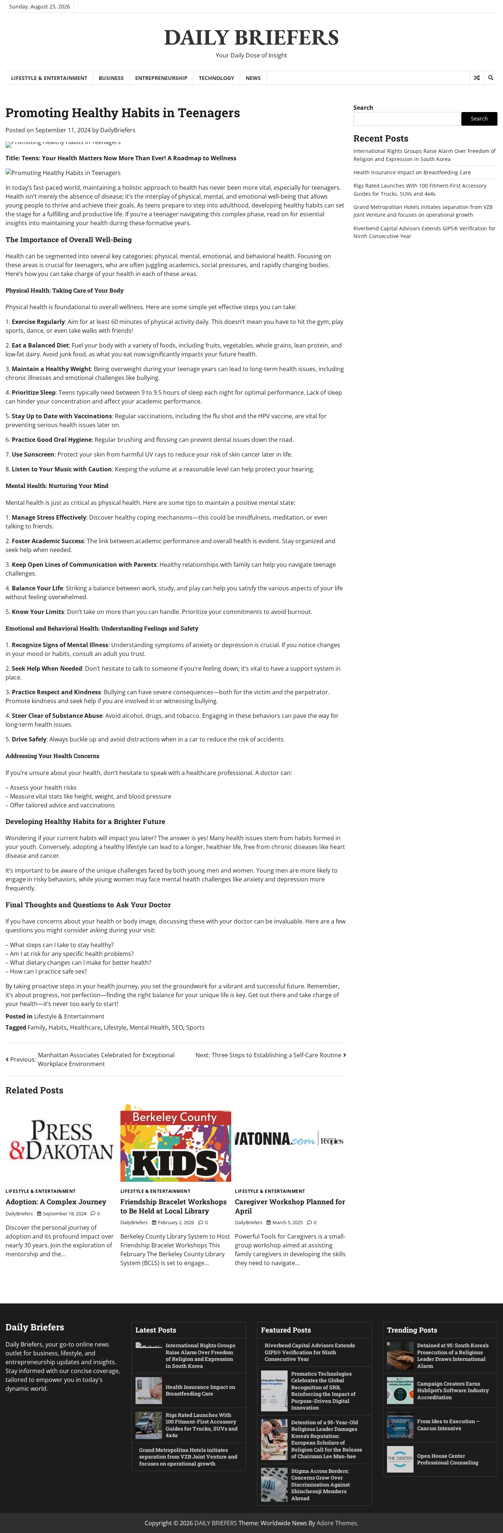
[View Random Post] (476, 78)
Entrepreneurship (161, 77)
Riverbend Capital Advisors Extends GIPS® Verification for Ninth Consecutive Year (310, 1352)
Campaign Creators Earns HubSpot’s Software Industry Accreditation (453, 1390)
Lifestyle (115, 1027)
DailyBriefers (118, 130)
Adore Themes (337, 1523)
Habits (58, 1027)
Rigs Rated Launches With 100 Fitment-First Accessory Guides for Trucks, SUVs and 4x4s (202, 1425)
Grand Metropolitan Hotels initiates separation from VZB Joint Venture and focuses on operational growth (188, 1456)
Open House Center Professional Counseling (447, 1459)
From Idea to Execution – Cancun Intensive (448, 1425)
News (253, 77)
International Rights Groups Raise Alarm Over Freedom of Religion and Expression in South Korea (200, 1355)
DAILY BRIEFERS (251, 36)
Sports (195, 1027)
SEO (177, 1027)
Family (36, 1027)
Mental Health (149, 1027)
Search (363, 108)
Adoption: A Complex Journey (56, 1201)
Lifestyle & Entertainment (49, 77)
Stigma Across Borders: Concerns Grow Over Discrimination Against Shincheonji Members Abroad (320, 1484)
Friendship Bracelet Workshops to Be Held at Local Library (173, 1206)
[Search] (490, 78)
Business (111, 77)
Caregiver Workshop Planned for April (290, 1206)
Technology (216, 77)
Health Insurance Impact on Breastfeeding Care (412, 172)
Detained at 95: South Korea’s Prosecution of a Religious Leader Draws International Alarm (453, 1355)
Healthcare (85, 1027)
